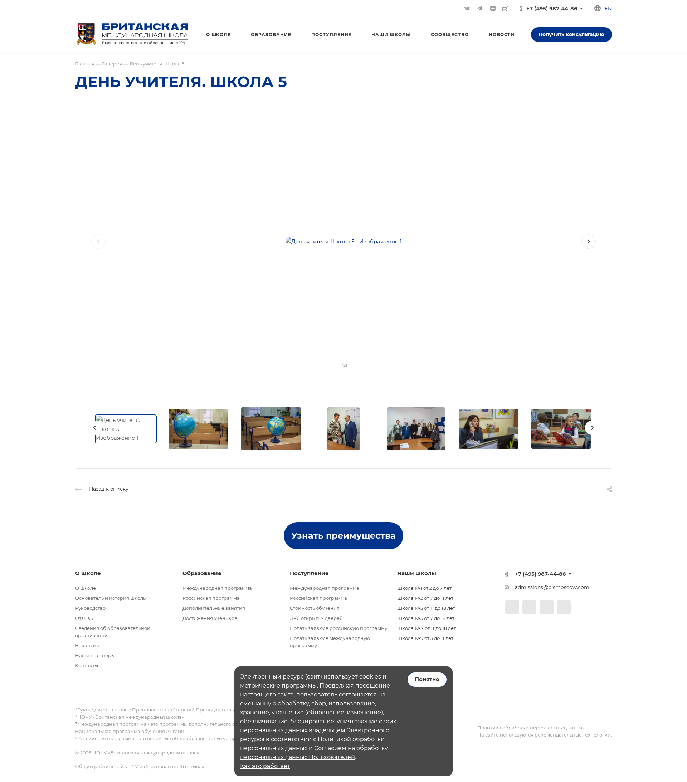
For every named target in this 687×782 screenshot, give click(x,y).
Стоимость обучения (315, 608)
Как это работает (265, 766)
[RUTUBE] (505, 8)
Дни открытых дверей (316, 618)
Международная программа (217, 588)
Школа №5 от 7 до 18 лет (425, 618)
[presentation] (98, 249)
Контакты (86, 665)
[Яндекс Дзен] (492, 8)
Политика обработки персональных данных (531, 727)
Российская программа (211, 598)
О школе (85, 588)
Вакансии (87, 645)
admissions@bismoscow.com (552, 587)
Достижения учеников (209, 618)
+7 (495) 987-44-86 (551, 8)
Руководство (90, 608)
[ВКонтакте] (467, 8)
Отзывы (84, 618)
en (608, 8)
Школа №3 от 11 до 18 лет (426, 608)
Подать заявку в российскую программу (338, 628)
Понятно (427, 679)
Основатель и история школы (111, 598)
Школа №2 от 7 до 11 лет (425, 598)
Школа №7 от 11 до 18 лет (426, 628)
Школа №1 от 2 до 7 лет (424, 588)
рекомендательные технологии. (572, 735)
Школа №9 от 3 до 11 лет (425, 638)
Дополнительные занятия (213, 608)
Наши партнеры (95, 655)
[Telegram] (479, 8)
